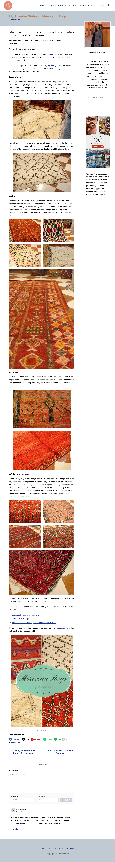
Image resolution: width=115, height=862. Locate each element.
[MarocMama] (19, 5)
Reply (15, 829)
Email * (41, 797)
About (42, 849)
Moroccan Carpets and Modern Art (25, 615)
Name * (14, 796)
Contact (60, 849)
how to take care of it (61, 628)
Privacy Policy (70, 849)
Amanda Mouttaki (16, 19)
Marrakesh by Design (20, 619)
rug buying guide (54, 66)
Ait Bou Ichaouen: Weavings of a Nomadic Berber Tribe (34, 623)
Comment (13, 771)
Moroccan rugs (51, 54)
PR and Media (51, 849)
